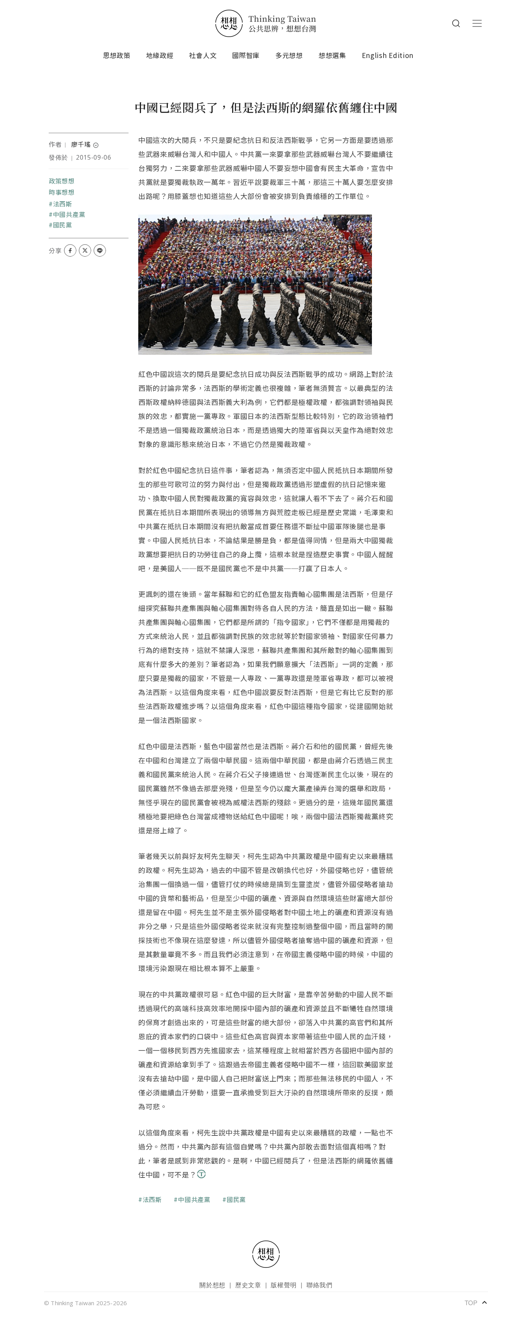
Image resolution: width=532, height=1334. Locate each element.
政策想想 (62, 180)
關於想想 (212, 1284)
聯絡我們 (320, 1284)
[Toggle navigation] (477, 23)
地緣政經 (160, 55)
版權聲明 (284, 1284)
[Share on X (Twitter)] (85, 250)
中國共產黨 (69, 214)
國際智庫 (246, 55)
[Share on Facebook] (70, 250)
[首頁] (266, 23)
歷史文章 (248, 1284)
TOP (476, 1302)
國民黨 (62, 224)
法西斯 (62, 203)
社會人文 (203, 55)
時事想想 (62, 192)
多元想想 (289, 55)
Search (456, 23)
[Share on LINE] (99, 250)
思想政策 (116, 55)
